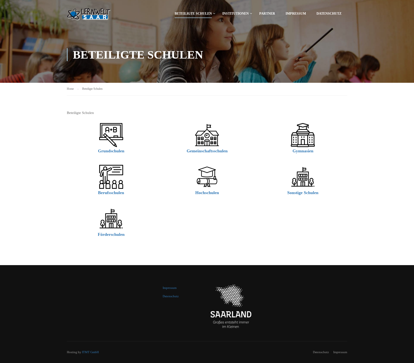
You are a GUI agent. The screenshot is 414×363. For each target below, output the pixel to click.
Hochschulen (207, 192)
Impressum (296, 13)
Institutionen (235, 13)
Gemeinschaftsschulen (207, 151)
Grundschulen (111, 151)
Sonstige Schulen (302, 192)
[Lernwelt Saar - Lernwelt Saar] (100, 15)
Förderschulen (111, 234)
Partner (267, 13)
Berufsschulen (111, 192)
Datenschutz (328, 13)
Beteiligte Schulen (193, 13)
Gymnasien (303, 151)
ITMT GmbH (90, 352)
